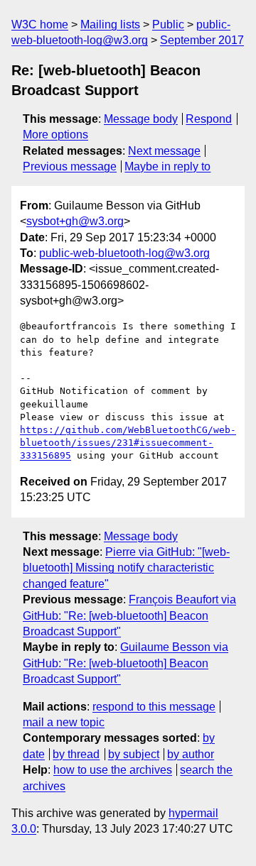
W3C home (39, 24)
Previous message (70, 166)
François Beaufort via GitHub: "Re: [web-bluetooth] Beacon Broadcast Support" (129, 615)
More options (55, 134)
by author (190, 754)
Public (168, 24)
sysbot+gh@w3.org (75, 221)
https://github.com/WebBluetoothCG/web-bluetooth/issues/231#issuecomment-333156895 (128, 442)
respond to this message (153, 707)
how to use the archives (112, 770)
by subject (133, 754)
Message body (141, 119)
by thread (76, 754)
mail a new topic (64, 722)
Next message (164, 151)
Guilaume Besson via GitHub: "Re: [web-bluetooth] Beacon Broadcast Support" (125, 663)
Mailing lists (110, 24)
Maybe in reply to (167, 166)
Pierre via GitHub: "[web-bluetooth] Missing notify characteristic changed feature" (126, 568)
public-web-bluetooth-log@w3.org (124, 253)
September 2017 (202, 40)
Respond (209, 119)
